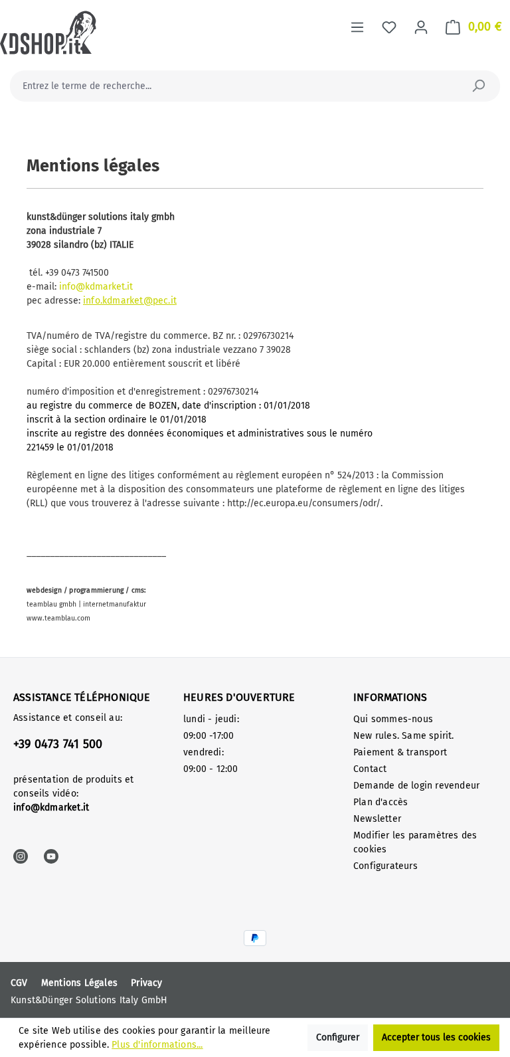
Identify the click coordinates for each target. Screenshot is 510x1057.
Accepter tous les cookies (436, 1037)
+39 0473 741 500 (57, 744)
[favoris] (389, 27)
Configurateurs (385, 866)
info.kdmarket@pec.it (130, 300)
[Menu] (357, 27)
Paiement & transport (400, 752)
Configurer (337, 1037)
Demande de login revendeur (416, 785)
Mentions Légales (79, 983)
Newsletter (377, 818)
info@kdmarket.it (96, 286)
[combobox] (240, 86)
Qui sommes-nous (393, 719)
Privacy (146, 983)
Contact (369, 769)
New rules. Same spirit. (403, 735)
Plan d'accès (380, 802)
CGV (19, 983)
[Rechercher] (478, 86)
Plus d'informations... (157, 1044)
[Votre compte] (421, 27)
